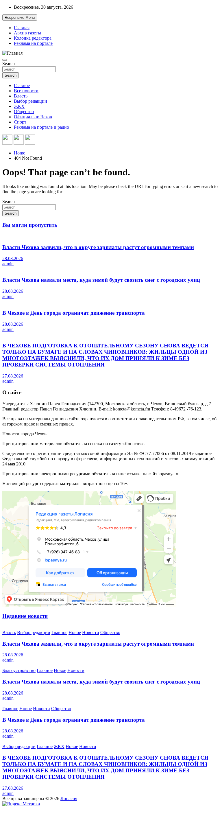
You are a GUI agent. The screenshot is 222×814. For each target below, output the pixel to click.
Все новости (26, 90)
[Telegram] (19, 140)
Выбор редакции (30, 101)
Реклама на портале (33, 43)
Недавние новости (25, 616)
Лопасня (68, 798)
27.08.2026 (12, 375)
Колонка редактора (32, 38)
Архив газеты (27, 32)
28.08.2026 (12, 258)
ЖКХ (19, 106)
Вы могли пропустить (29, 225)
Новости (90, 632)
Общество (24, 111)
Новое (75, 632)
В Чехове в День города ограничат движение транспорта (74, 313)
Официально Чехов (33, 116)
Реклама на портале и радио (41, 127)
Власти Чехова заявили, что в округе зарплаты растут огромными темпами (98, 247)
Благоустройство (19, 670)
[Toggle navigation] (4, 60)
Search (8, 63)
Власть (20, 95)
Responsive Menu (20, 17)
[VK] (7, 140)
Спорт (20, 121)
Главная (21, 27)
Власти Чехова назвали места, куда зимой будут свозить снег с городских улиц (101, 280)
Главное (22, 85)
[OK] (30, 140)
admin (8, 263)
